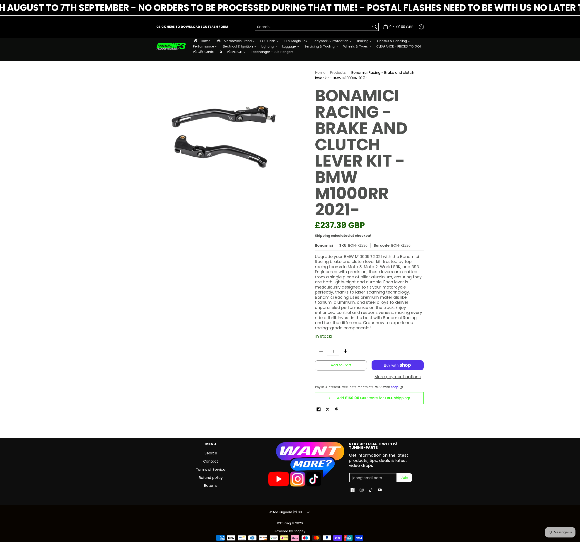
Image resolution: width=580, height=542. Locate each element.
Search (211, 453)
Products (338, 72)
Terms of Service (210, 469)
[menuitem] (201, 40)
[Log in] (421, 27)
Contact (210, 461)
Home (320, 72)
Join (404, 477)
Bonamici (324, 245)
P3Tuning (284, 523)
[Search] (374, 27)
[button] (318, 410)
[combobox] (313, 27)
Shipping (322, 235)
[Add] (345, 351)
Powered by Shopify (290, 531)
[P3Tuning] (171, 46)
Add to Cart (341, 365)
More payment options (398, 377)
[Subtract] (321, 351)
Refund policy (211, 477)
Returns (211, 485)
